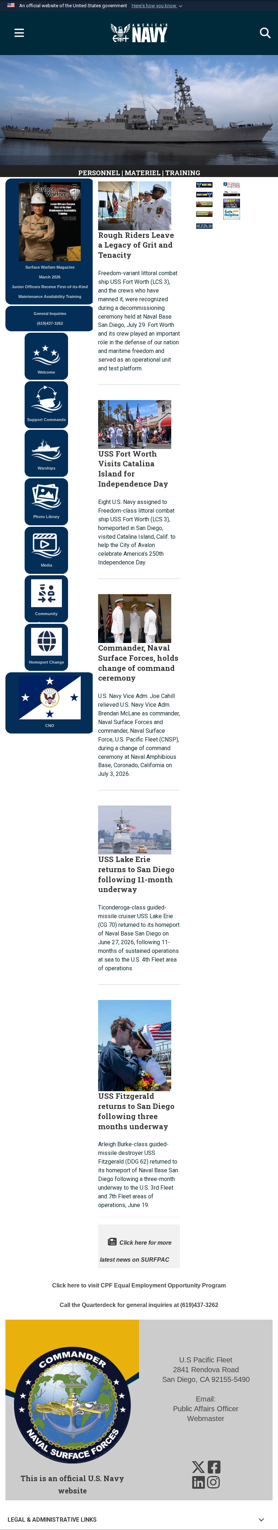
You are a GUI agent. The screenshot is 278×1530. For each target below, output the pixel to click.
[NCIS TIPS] (231, 193)
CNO (49, 725)
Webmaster (205, 1418)
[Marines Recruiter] (204, 212)
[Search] (261, 33)
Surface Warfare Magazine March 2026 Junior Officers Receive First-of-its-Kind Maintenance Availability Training (50, 282)
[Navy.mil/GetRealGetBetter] (204, 224)
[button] (158, 5)
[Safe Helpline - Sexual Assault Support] (231, 213)
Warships (46, 468)
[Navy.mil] (204, 183)
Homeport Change (46, 662)
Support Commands (46, 419)
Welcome (46, 372)
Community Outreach (46, 616)
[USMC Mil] (204, 202)
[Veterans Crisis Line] (231, 183)
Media (46, 565)
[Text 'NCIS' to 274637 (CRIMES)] (231, 202)
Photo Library (46, 516)
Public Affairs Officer (206, 1409)
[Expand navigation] (16, 33)
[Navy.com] (204, 192)
